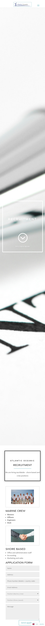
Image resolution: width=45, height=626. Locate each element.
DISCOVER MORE (22, 246)
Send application (29, 622)
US (37, 624)
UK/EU (42, 624)
